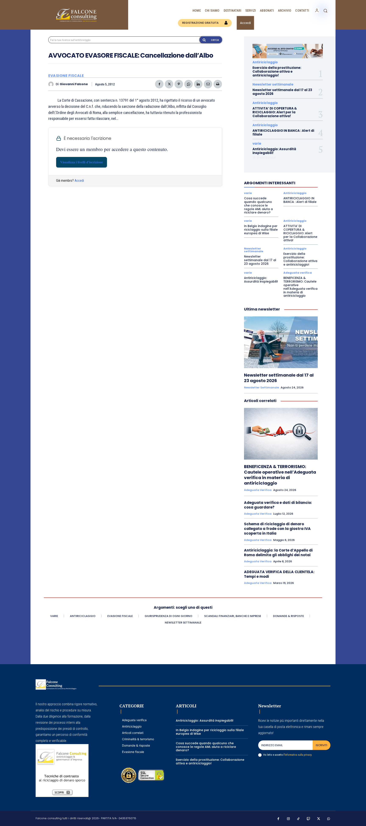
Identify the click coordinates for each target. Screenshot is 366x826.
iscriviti (321, 745)
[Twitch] (309, 819)
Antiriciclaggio (265, 62)
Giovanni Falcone (74, 84)
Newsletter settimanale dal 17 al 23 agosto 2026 (282, 92)
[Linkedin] (198, 84)
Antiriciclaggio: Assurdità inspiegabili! (274, 151)
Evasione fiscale (66, 76)
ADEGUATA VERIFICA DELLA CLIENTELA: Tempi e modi (279, 574)
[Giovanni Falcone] (52, 84)
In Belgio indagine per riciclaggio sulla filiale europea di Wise (261, 229)
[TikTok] (298, 819)
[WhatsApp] (188, 84)
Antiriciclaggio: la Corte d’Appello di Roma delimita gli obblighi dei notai (278, 552)
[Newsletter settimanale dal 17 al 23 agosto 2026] (281, 342)
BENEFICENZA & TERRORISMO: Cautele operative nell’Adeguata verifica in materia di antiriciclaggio (300, 287)
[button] (325, 11)
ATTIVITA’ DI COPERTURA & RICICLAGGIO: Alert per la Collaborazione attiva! (274, 112)
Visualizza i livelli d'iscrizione (81, 162)
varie (256, 143)
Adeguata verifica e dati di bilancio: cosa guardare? (278, 505)
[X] (169, 84)
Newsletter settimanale (272, 84)
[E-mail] (208, 84)
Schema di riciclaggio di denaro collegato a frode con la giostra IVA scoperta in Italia (277, 528)
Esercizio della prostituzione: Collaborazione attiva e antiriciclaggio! (276, 71)
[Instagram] (288, 819)
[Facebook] (159, 84)
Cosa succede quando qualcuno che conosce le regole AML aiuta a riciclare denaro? (258, 205)
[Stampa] (218, 84)
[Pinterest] (179, 84)
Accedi (79, 181)
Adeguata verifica (297, 272)
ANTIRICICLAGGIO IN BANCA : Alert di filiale (283, 132)
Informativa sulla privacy (298, 754)
